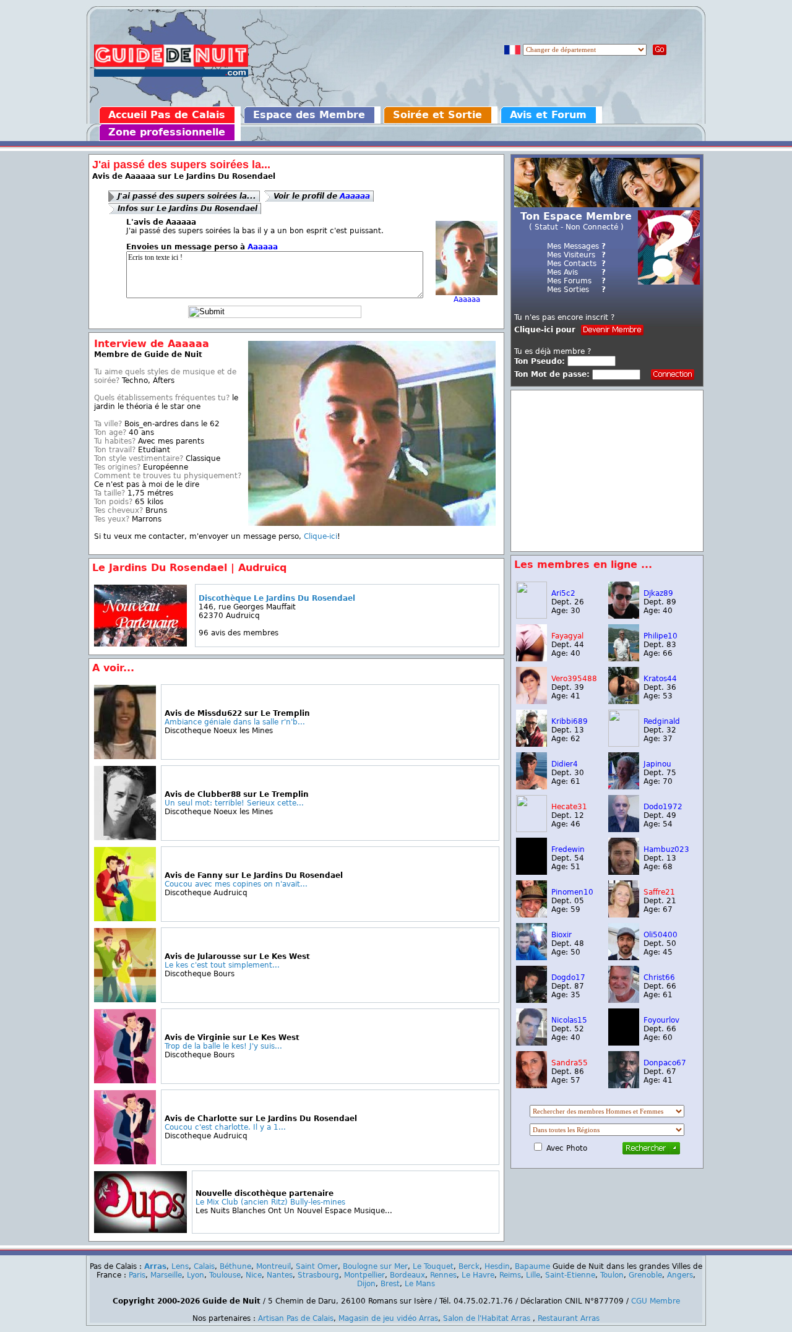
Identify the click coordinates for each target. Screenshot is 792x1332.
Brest (390, 1283)
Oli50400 (661, 934)
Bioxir (561, 934)
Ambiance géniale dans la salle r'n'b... (235, 722)
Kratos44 (660, 678)
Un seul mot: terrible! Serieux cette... (234, 803)
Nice (254, 1275)
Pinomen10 (572, 892)
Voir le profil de (321, 196)
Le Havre (478, 1275)
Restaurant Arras (569, 1318)
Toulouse (225, 1275)
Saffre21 (659, 892)
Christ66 (659, 977)
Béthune (235, 1266)
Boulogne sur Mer (375, 1266)
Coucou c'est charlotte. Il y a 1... (225, 1127)
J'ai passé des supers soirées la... (187, 196)
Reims (510, 1275)
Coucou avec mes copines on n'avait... (236, 884)
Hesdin (497, 1266)
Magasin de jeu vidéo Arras (388, 1318)
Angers (680, 1275)
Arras (155, 1266)
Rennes (443, 1275)
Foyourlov (661, 1020)
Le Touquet (433, 1266)
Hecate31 (569, 806)
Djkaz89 (658, 593)
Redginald (662, 721)
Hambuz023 (666, 849)
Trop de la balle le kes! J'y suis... (223, 1046)
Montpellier (364, 1275)
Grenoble (645, 1275)
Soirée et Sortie (437, 115)
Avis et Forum (548, 115)
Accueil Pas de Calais (166, 115)
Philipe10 (661, 636)
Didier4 (564, 764)
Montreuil (273, 1266)
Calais (204, 1266)
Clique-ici (320, 536)
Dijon (366, 1283)
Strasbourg (318, 1275)
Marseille (166, 1275)
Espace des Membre (309, 115)
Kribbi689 (569, 721)
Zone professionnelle (166, 132)
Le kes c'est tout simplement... (222, 965)
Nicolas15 (569, 1020)
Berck (469, 1266)
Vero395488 (574, 678)
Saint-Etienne (570, 1275)
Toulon (612, 1275)
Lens (180, 1266)
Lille (533, 1275)
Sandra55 (569, 1063)
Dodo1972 (663, 806)
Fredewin (568, 849)
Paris (137, 1275)
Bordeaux (407, 1275)
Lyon (195, 1275)
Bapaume (532, 1266)
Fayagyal (567, 636)
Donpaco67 (665, 1063)
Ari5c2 (563, 593)
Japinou (657, 764)
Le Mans (420, 1283)
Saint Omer (317, 1266)
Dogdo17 (568, 977)
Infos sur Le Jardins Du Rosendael (187, 208)
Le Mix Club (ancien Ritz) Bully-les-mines (270, 1202)
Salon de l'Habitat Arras (486, 1318)
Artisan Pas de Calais (296, 1318)
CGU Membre (655, 1301)
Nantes (280, 1275)
